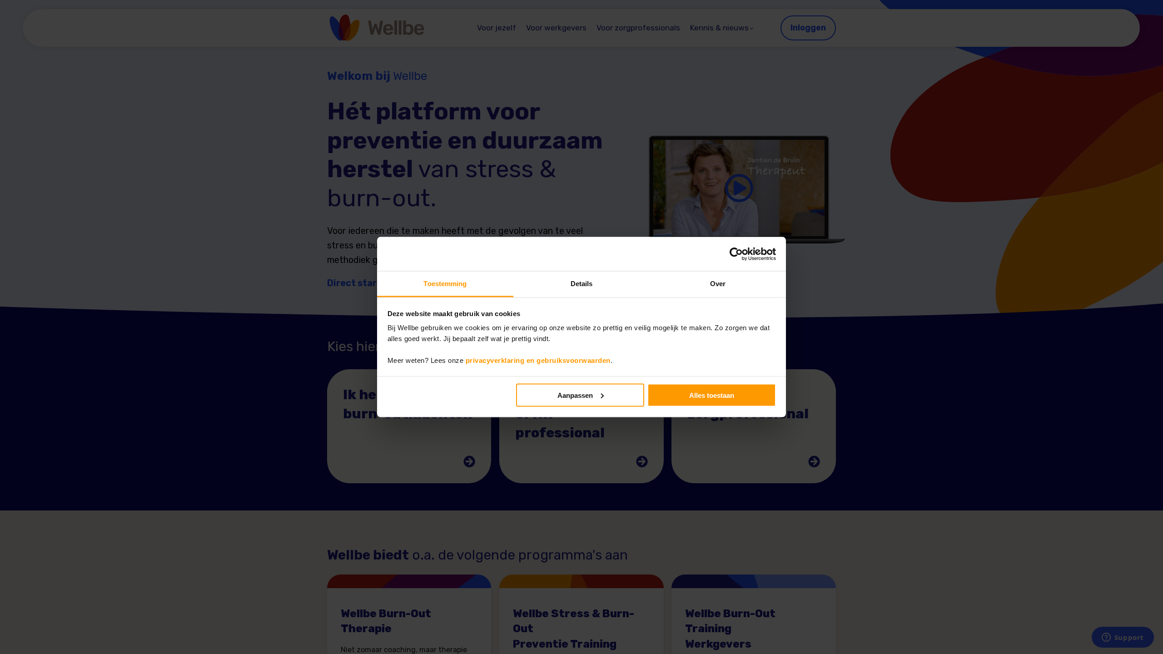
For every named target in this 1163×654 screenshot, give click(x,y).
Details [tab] (582, 283)
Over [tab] (718, 283)
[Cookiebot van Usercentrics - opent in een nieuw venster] (736, 254)
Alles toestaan (711, 395)
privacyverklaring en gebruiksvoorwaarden (538, 360)
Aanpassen (575, 395)
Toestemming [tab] (445, 283)
